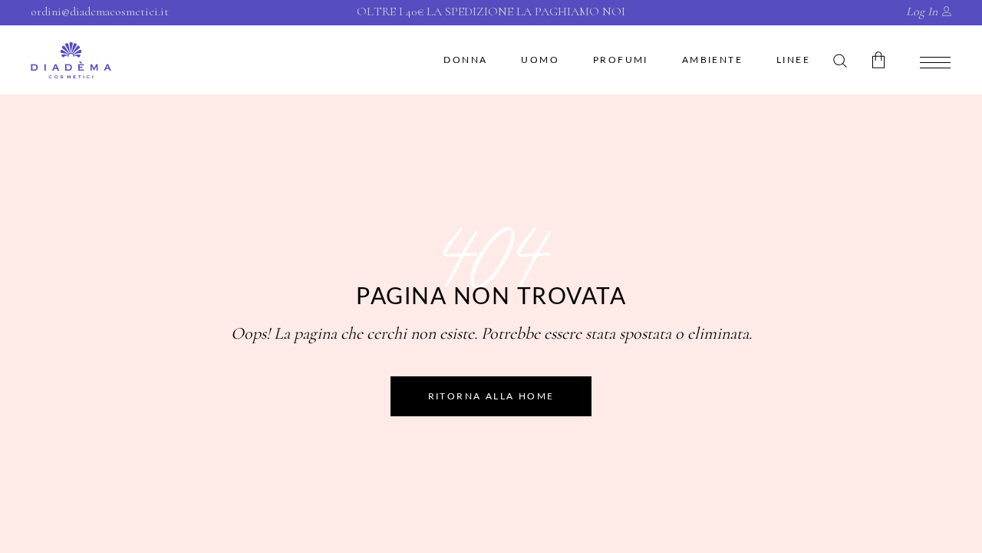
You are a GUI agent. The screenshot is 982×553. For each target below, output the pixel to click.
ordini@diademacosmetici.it (100, 11)
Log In (922, 11)
